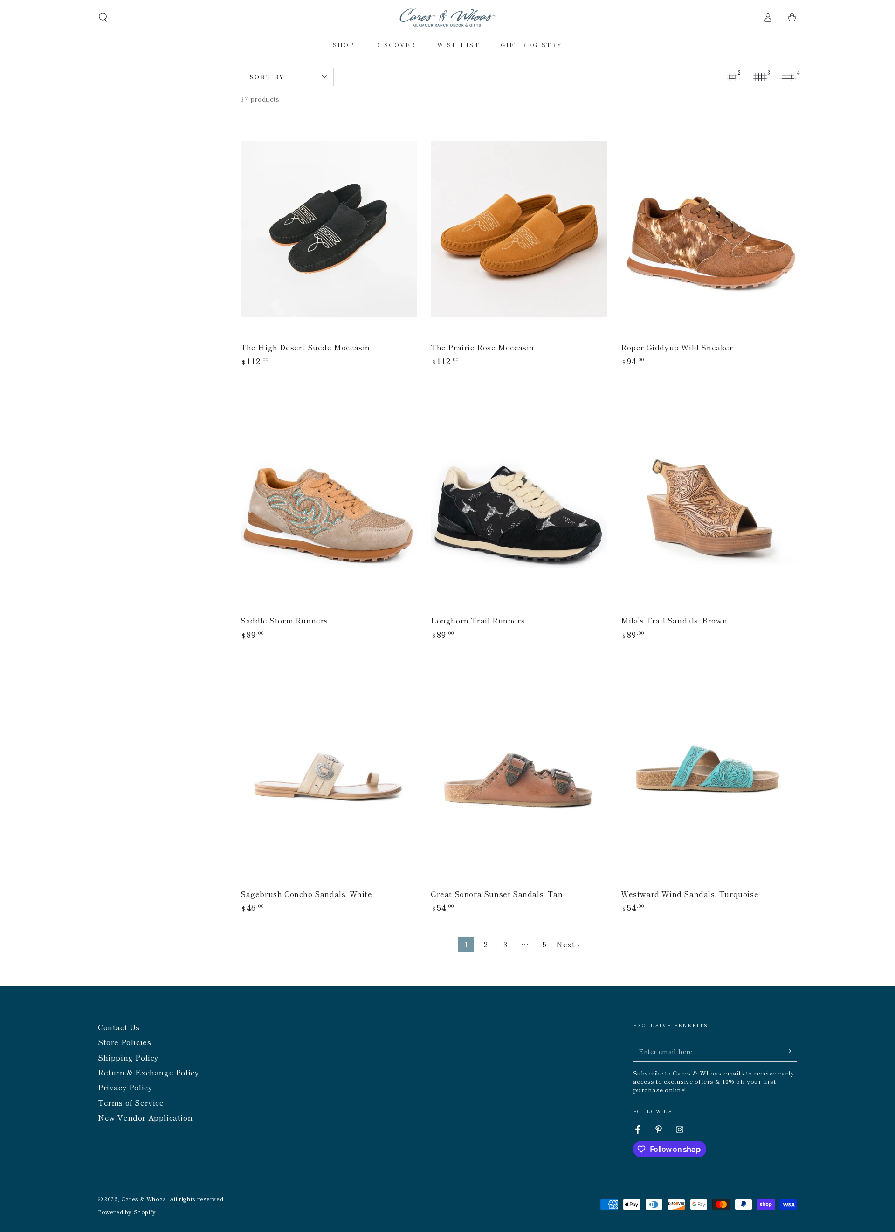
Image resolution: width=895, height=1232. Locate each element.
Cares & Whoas (143, 1199)
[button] (103, 17)
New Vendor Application (145, 1117)
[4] (787, 77)
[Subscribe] (791, 1051)
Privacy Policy (125, 1087)
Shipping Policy (128, 1057)
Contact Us (119, 1027)
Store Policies (124, 1041)
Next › (567, 944)
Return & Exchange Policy (148, 1072)
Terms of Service (131, 1102)
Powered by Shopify (127, 1212)
